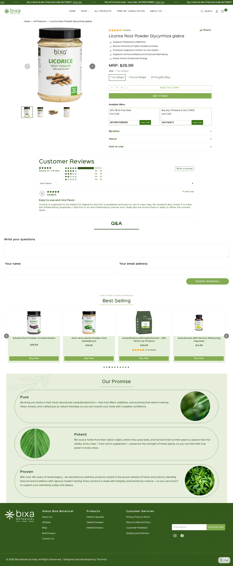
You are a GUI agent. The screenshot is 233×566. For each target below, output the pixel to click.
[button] (206, 11)
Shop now (129, 2)
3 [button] (109, 367)
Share (207, 30)
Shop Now (46, 2)
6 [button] (117, 367)
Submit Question (208, 281)
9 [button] (125, 367)
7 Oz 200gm (117, 77)
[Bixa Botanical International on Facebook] (182, 535)
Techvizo (102, 560)
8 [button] (123, 367)
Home (27, 21)
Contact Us (48, 539)
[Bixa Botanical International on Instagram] (174, 535)
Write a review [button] (185, 169)
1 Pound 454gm (137, 77)
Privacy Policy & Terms (138, 517)
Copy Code (145, 122)
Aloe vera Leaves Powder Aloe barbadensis (34, 339)
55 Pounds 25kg (160, 77)
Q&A (116, 224)
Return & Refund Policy (138, 522)
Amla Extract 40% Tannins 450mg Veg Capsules (144, 339)
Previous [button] (27, 66)
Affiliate (46, 522)
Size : (119, 71)
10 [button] (128, 367)
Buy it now (160, 96)
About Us (47, 517)
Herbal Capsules (95, 517)
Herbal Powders (95, 522)
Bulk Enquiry (48, 533)
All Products (39, 21)
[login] (217, 11)
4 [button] (112, 367)
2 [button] (106, 367)
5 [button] (114, 367)
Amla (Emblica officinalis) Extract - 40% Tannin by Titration (89, 339)
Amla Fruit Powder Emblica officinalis (199, 338)
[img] (53, 192)
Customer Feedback (137, 528)
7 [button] (120, 367)
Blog (44, 528)
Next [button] (92, 66)
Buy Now (34, 358)
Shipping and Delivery (137, 533)
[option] (59, 64)
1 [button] (104, 367)
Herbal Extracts (95, 528)
